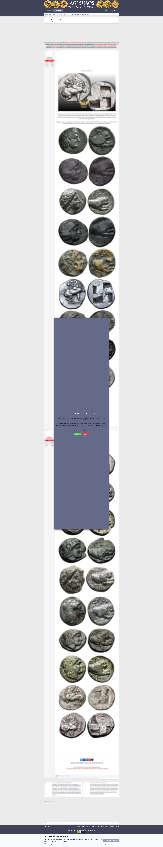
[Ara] (114, 10)
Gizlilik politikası (100, 826)
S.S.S (116, 826)
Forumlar (58, 10)
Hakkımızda (85, 826)
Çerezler (47, 826)
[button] (62, 10)
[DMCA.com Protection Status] (81, 832)
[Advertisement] (81, 33)
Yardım (106, 826)
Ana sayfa (49, 10)
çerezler (55, 841)
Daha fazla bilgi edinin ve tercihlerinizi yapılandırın (57, 844)
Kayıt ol (85, 434)
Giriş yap (77, 434)
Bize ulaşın (79, 826)
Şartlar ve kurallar (92, 826)
